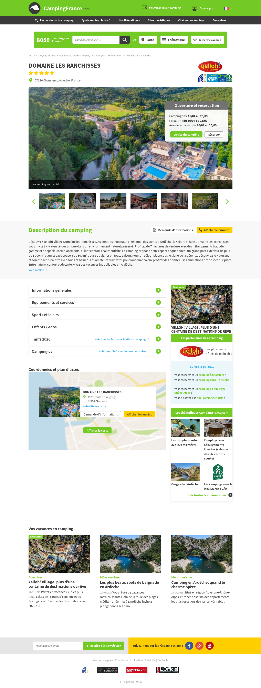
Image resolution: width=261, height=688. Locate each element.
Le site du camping (186, 134)
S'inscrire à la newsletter (104, 646)
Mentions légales (103, 660)
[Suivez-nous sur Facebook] (189, 646)
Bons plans (219, 20)
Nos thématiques (129, 20)
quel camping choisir (210, 398)
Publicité (150, 660)
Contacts (163, 660)
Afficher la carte (97, 430)
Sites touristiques (159, 20)
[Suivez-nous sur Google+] (199, 646)
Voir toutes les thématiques (207, 495)
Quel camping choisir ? (96, 20)
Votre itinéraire (92, 406)
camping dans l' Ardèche (214, 380)
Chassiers (101, 401)
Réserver (214, 134)
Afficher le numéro (139, 414)
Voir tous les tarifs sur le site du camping (120, 339)
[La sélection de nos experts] (210, 71)
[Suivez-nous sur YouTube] (210, 646)
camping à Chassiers (212, 375)
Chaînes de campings (191, 20)
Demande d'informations (175, 230)
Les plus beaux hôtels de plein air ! (219, 351)
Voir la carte (36, 270)
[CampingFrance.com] (130, 8)
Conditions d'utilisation (129, 660)
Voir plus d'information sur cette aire (122, 351)
